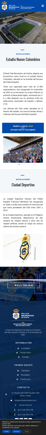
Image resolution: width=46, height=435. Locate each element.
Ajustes (27, 431)
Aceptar (6, 431)
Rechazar (16, 431)
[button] (5, 149)
